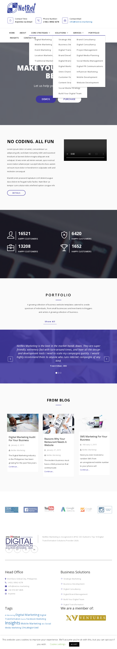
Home (12, 33)
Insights (14, 38)
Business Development (70, 44)
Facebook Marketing (36, 619)
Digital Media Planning (88, 55)
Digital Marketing (43, 39)
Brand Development (68, 55)
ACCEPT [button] (74, 644)
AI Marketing (10, 615)
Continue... (13, 466)
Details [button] (16, 193)
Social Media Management (90, 61)
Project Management (87, 50)
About (23, 33)
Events (23, 619)
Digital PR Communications (90, 66)
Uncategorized (30, 627)
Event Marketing (43, 50)
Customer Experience (69, 77)
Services (77, 33)
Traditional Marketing (45, 61)
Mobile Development (87, 77)
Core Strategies (39, 33)
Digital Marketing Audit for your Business (22, 438)
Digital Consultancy (86, 44)
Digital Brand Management (72, 61)
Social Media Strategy (69, 88)
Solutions (60, 33)
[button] (10, 359)
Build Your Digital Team (70, 93)
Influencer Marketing (87, 71)
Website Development (88, 82)
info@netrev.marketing (81, 21)
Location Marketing (44, 55)
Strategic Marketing (68, 39)
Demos (46, 99)
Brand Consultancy (86, 39)
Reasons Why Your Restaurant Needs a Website (55, 442)
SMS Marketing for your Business (93, 438)
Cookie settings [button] (57, 644)
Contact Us (30, 38)
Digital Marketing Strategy (71, 66)
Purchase (69, 99)
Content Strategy (67, 82)
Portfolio (94, 33)
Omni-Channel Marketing (71, 71)
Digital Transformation (70, 50)
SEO (43, 624)
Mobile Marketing (43, 44)
